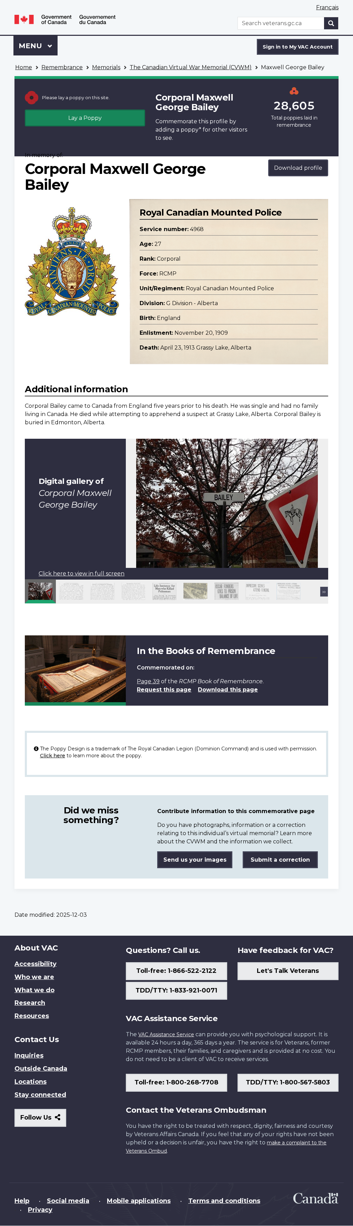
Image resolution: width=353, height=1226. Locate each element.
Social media (68, 1201)
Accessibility (35, 964)
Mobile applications (139, 1201)
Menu (31, 46)
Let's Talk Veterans (288, 971)
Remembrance (62, 67)
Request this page (164, 689)
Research (29, 1003)
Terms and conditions (224, 1201)
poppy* (191, 129)
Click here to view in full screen (81, 573)
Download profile (298, 168)
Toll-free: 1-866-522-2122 (176, 971)
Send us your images (194, 859)
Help (21, 1201)
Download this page (228, 689)
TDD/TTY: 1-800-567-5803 (288, 1082)
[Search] (331, 23)
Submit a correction (280, 859)
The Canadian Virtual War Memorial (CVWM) (191, 67)
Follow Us (43, 1120)
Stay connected (40, 1095)
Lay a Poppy (85, 118)
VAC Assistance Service (166, 1034)
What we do (34, 990)
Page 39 (148, 681)
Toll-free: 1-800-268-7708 (176, 1082)
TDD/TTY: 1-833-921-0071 (176, 990)
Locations (30, 1081)
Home (23, 67)
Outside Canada (40, 1068)
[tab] (40, 591)
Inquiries (28, 1055)
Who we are (34, 977)
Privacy (40, 1210)
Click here (52, 755)
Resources (31, 1016)
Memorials (106, 67)
